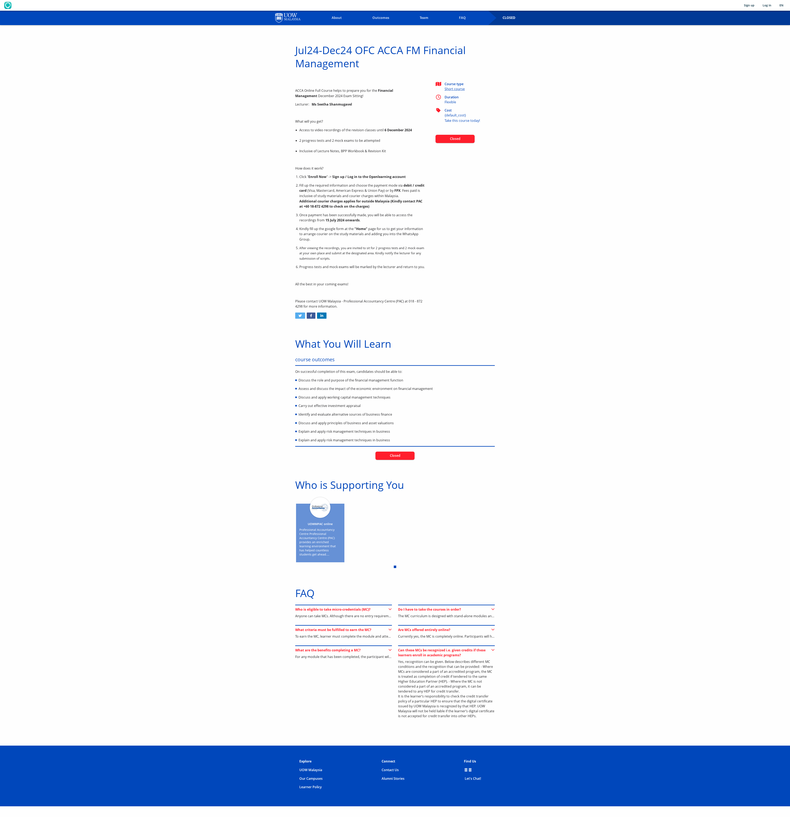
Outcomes (380, 17)
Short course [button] (455, 89)
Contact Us (390, 770)
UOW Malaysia (310, 770)
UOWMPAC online (320, 524)
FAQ (462, 17)
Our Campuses (311, 778)
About (337, 17)
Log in (767, 5)
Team (424, 17)
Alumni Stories (393, 778)
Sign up (749, 5)
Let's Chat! (472, 778)
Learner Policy (310, 787)
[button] (300, 315)
